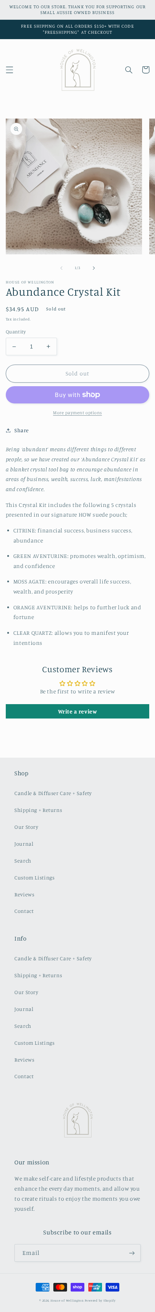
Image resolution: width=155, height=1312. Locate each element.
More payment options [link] (77, 412)
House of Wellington (67, 1300)
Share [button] (21, 430)
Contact (24, 911)
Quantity (16, 331)
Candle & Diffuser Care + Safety (53, 793)
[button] (9, 69)
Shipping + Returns (38, 810)
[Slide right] (94, 268)
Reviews (24, 894)
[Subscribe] (132, 1253)
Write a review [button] (77, 711)
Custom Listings (34, 877)
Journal (23, 844)
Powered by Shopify (100, 1300)
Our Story (26, 827)
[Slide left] (61, 268)
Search (22, 861)
